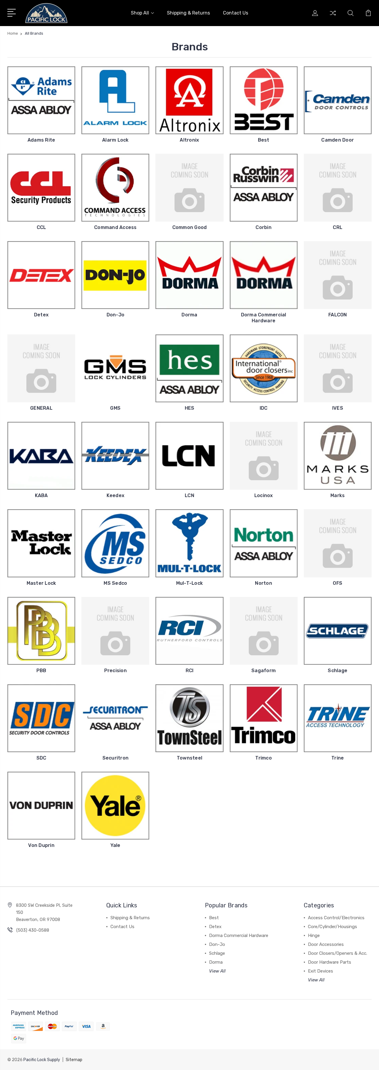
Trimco (263, 758)
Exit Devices (320, 971)
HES (190, 408)
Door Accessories (326, 944)
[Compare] (333, 16)
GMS (115, 408)
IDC (264, 408)
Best (263, 140)
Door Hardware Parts (329, 962)
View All (217, 971)
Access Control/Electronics (336, 917)
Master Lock (41, 583)
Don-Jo (116, 315)
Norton (263, 583)
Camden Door (337, 140)
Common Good (189, 227)
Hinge (314, 935)
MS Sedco (115, 583)
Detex (41, 315)
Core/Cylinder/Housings (332, 926)
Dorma (189, 315)
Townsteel (189, 758)
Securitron (115, 758)
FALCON (337, 315)
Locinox (263, 495)
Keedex (116, 495)
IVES (337, 408)
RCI (190, 670)
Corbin (264, 227)
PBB (41, 670)
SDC (41, 758)
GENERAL (41, 408)
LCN (189, 495)
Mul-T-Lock (189, 583)
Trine (337, 758)
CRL (337, 227)
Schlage (337, 670)
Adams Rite (41, 140)
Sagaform (263, 670)
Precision (115, 670)
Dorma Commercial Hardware (263, 317)
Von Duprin (41, 845)
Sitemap (74, 1059)
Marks (337, 495)
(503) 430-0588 (32, 930)
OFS (337, 583)
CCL (41, 227)
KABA (41, 495)
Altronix (189, 140)
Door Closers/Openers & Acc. (337, 953)
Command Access (115, 227)
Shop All (140, 13)
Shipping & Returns (188, 13)
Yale (115, 845)
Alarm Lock (115, 140)
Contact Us (235, 13)
